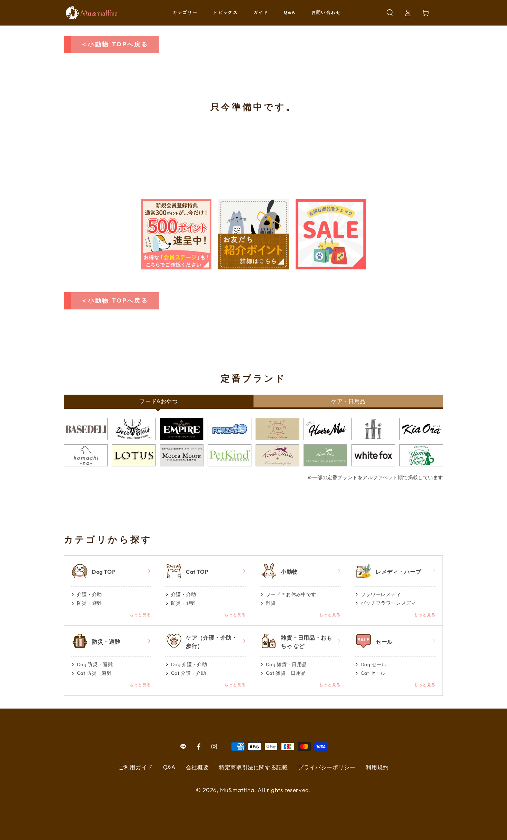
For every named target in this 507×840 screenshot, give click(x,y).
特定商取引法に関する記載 (253, 767)
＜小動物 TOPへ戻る (114, 44)
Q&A (169, 767)
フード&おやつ (158, 401)
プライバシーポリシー (326, 767)
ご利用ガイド (135, 767)
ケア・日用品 (348, 401)
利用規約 (377, 767)
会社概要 (197, 767)
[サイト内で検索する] (390, 12)
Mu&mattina (237, 789)
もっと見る (140, 614)
